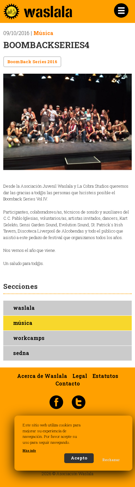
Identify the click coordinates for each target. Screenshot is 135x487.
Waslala (24, 308)
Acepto (79, 458)
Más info (29, 450)
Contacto (67, 383)
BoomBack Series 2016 (32, 62)
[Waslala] (37, 16)
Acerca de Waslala (42, 376)
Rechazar (111, 460)
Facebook (56, 402)
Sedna (21, 353)
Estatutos (105, 376)
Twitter (79, 402)
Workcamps (29, 338)
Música (43, 33)
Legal (79, 376)
